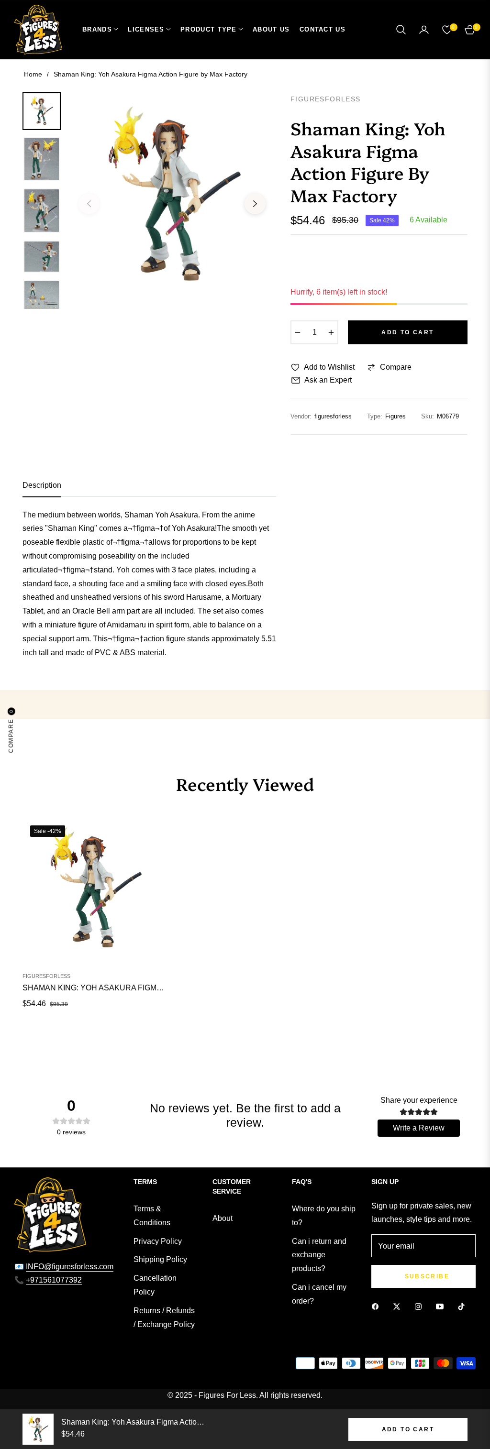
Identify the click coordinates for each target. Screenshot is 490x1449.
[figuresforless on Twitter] (399, 1306)
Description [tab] (41, 485)
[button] (401, 30)
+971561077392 (54, 1280)
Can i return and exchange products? (319, 1255)
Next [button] (255, 203)
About (222, 1218)
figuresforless (46, 976)
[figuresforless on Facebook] (377, 1306)
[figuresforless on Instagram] (420, 1306)
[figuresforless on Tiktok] (463, 1306)
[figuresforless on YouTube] (442, 1306)
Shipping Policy (160, 1259)
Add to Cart (408, 1429)
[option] (172, 197)
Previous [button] (89, 203)
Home (33, 74)
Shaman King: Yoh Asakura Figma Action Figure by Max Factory (94, 988)
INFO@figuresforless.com (69, 1266)
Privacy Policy (158, 1241)
